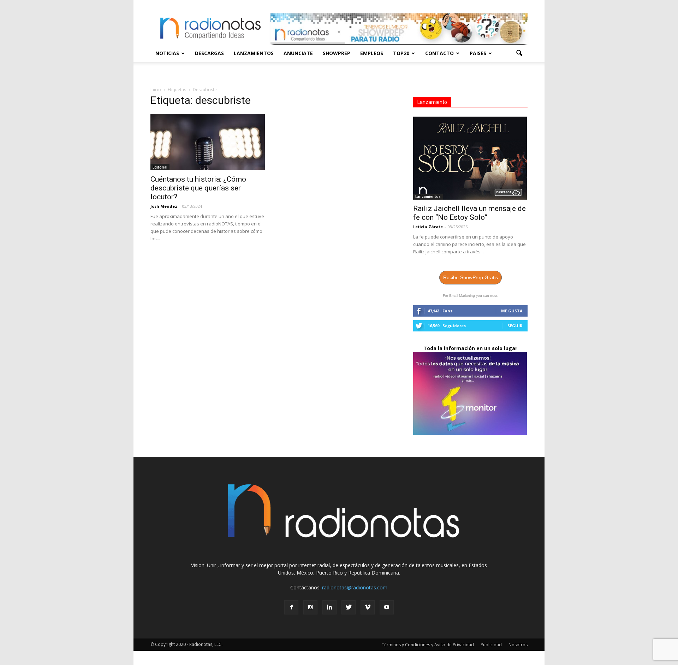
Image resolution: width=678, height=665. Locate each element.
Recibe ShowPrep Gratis (470, 277)
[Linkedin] (329, 607)
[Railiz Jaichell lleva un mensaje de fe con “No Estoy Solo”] (470, 158)
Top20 (401, 53)
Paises (478, 53)
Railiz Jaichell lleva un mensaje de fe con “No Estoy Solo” (469, 213)
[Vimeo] (368, 607)
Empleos (371, 53)
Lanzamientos (254, 53)
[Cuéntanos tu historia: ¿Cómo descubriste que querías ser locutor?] (207, 142)
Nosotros (518, 645)
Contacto (439, 53)
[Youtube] (387, 607)
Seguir (515, 325)
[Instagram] (310, 607)
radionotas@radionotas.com (354, 587)
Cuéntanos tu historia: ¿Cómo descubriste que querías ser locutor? (198, 188)
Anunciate (298, 53)
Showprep (336, 53)
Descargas (209, 53)
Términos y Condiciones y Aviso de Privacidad (428, 645)
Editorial (160, 167)
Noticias (167, 53)
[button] (519, 53)
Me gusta (512, 310)
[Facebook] (291, 607)
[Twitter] (348, 607)
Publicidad (491, 645)
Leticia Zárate (428, 226)
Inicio (155, 90)
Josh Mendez (163, 206)
